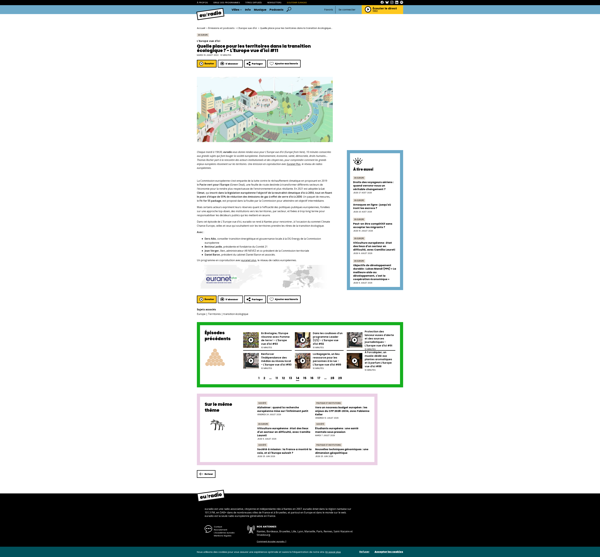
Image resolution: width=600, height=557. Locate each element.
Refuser (364, 552)
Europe (201, 314)
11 (276, 378)
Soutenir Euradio (297, 2)
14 (297, 378)
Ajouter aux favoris (286, 63)
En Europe (203, 35)
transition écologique (235, 314)
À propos (202, 2)
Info (248, 9)
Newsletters (274, 2)
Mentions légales (222, 535)
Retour (209, 474)
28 (332, 378)
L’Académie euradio (224, 532)
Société (262, 403)
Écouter (209, 63)
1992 (375, 11)
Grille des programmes (226, 2)
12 (283, 378)
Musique (260, 9)
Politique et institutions (328, 403)
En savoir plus (333, 552)
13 (290, 378)
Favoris (328, 9)
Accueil (201, 28)
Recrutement (220, 529)
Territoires (214, 314)
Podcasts (276, 9)
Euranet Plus (293, 164)
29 (340, 378)
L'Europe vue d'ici (247, 28)
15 (304, 378)
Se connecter (347, 9)
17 (318, 378)
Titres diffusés (253, 2)
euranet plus (248, 260)
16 (311, 378)
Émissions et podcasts (221, 28)
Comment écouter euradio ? (271, 541)
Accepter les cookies (389, 552)
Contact (218, 526)
